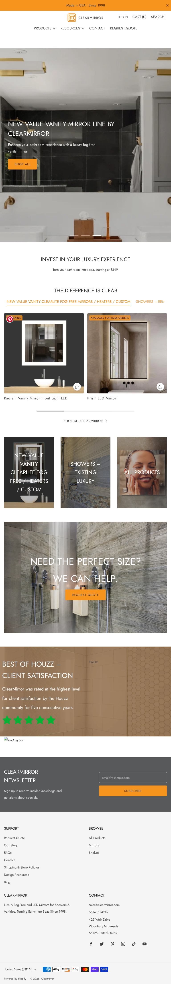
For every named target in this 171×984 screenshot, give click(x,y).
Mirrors (94, 845)
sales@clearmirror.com (104, 904)
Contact (97, 28)
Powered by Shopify (15, 978)
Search (157, 16)
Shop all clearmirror (83, 421)
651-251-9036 (98, 912)
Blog (7, 882)
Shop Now (24, 156)
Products (42, 28)
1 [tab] (74, 235)
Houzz (93, 661)
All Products (97, 837)
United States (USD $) (18, 969)
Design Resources (16, 874)
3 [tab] (97, 235)
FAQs (8, 852)
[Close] (167, 5)
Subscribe (133, 791)
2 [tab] (85, 235)
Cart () (139, 16)
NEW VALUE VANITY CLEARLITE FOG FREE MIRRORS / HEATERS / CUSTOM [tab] (68, 301)
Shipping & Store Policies (21, 867)
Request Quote (123, 28)
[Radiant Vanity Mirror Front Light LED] (44, 353)
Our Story (10, 845)
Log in (123, 17)
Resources (70, 28)
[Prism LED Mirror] (127, 353)
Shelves (94, 852)
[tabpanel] (85, 357)
